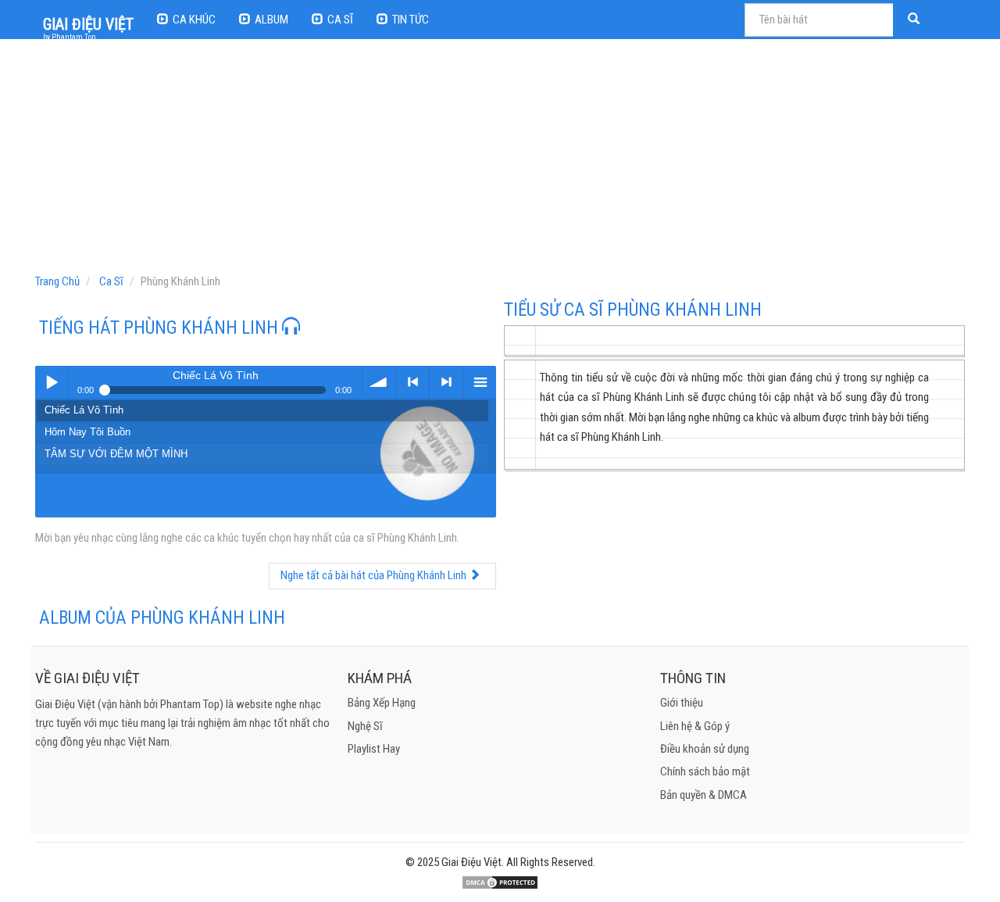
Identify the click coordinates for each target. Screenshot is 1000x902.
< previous (412, 382)
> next (446, 382)
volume (378, 382)
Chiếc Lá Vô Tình (84, 410)
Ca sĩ (340, 20)
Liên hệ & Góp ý (695, 726)
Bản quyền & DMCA (703, 795)
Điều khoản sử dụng (704, 749)
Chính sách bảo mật (705, 771)
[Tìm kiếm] (915, 20)
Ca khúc (194, 20)
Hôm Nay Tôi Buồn (87, 432)
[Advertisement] (502, 160)
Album (271, 20)
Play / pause (51, 382)
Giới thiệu (681, 703)
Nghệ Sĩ (365, 726)
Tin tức (410, 20)
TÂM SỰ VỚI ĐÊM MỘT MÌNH (116, 454)
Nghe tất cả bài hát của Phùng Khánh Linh (374, 575)
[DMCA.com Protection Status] (500, 881)
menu (479, 382)
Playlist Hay (374, 749)
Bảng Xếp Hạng (382, 703)
